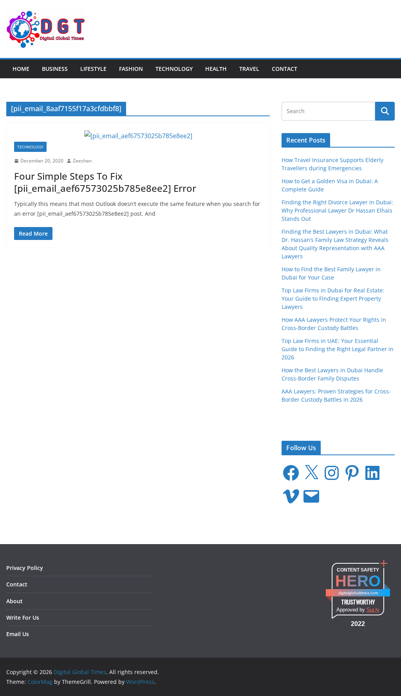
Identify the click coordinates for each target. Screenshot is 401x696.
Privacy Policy (24, 568)
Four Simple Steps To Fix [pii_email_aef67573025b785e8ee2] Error (105, 182)
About (14, 601)
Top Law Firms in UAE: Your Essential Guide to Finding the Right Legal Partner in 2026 (338, 349)
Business (55, 68)
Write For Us (22, 617)
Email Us (17, 634)
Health (216, 68)
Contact (284, 68)
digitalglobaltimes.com (358, 593)
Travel (249, 68)
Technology (174, 68)
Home (21, 68)
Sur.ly (373, 610)
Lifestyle (93, 68)
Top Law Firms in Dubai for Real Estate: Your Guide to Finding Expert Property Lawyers (333, 298)
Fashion (131, 68)
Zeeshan (82, 160)
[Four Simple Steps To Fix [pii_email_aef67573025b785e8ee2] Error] (138, 136)
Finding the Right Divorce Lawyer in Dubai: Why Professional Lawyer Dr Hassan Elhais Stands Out (337, 210)
